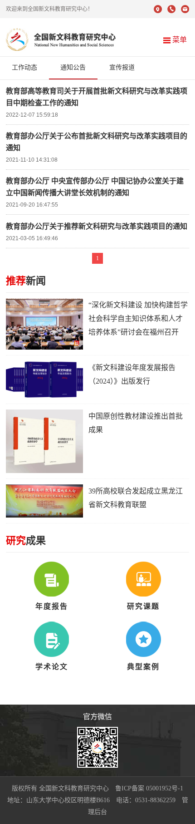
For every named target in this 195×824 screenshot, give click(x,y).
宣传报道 (122, 67)
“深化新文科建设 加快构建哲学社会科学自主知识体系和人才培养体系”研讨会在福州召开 (138, 318)
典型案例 (143, 667)
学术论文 (51, 667)
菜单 (179, 40)
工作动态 (24, 67)
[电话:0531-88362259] (171, 11)
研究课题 (143, 606)
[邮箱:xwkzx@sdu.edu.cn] (185, 11)
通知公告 (73, 67)
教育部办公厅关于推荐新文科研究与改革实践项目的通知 (96, 226)
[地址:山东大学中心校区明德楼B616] (158, 11)
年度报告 (51, 606)
